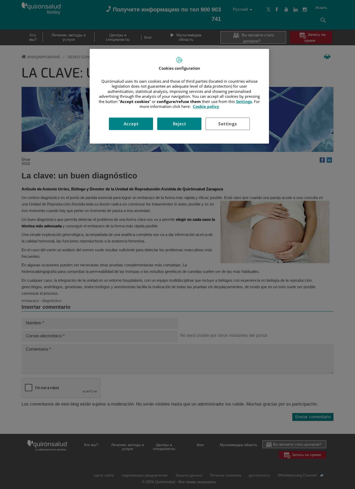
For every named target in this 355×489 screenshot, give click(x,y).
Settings (227, 124)
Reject (179, 124)
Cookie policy (206, 106)
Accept (131, 124)
